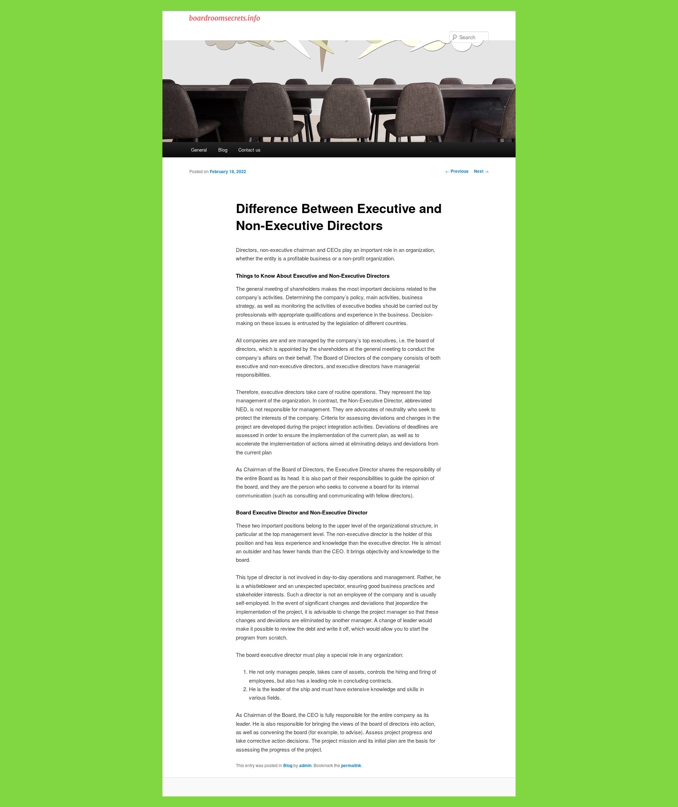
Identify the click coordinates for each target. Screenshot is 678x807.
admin (305, 765)
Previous (457, 171)
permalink (351, 765)
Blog (222, 149)
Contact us (249, 149)
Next (481, 171)
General (199, 149)
